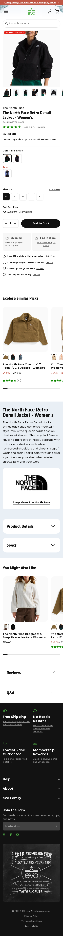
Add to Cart (40, 223)
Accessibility (31, 926)
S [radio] (14, 197)
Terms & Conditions (31, 921)
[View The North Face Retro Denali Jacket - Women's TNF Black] (7, 93)
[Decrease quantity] (6, 223)
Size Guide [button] (54, 189)
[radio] (7, 158)
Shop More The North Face (31, 502)
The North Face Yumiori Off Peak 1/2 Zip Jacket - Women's (24, 366)
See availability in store (46, 244)
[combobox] (31, 24)
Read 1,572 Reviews (34, 127)
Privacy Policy (31, 916)
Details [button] (49, 263)
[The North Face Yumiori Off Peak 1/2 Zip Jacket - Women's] (25, 329)
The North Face (13, 108)
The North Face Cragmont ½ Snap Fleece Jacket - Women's (24, 636)
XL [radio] (40, 197)
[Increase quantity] (15, 223)
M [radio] (23, 197)
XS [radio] (6, 197)
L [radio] (31, 197)
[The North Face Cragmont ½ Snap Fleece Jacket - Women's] (25, 599)
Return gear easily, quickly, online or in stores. (43, 729)
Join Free (50, 256)
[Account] (50, 11)
